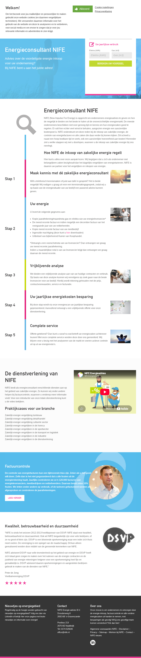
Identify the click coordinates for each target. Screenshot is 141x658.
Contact (129, 632)
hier (68, 232)
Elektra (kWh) (94, 50)
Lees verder (14, 498)
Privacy (93, 632)
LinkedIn (9, 616)
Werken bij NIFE (116, 632)
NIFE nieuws (96, 635)
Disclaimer (124, 629)
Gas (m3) (115, 50)
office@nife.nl (63, 632)
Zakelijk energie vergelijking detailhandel (25, 419)
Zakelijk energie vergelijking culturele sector (26, 422)
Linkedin (92, 641)
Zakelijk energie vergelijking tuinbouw (23, 415)
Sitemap (103, 632)
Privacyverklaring (103, 11)
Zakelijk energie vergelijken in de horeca (25, 425)
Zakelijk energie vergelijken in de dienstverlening (29, 439)
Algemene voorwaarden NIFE (103, 629)
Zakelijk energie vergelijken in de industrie (25, 436)
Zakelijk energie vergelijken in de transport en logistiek (31, 432)
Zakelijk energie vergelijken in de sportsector (27, 429)
